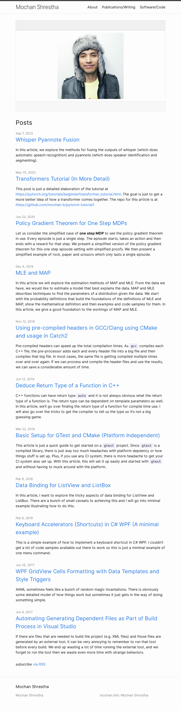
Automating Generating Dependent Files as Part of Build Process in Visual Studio (86, 622)
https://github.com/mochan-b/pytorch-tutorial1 (55, 204)
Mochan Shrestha (37, 7)
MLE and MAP (33, 273)
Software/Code (152, 7)
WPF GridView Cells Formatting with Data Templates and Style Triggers (87, 575)
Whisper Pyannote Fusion (47, 139)
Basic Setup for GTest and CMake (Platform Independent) (88, 435)
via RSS (39, 664)
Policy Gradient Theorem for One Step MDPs (71, 223)
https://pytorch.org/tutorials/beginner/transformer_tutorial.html (68, 194)
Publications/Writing (118, 7)
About (92, 7)
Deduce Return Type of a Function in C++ (67, 385)
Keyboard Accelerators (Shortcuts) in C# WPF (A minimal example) (87, 528)
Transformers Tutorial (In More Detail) (63, 179)
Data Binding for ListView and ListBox (63, 485)
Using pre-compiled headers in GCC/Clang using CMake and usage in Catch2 (86, 332)
